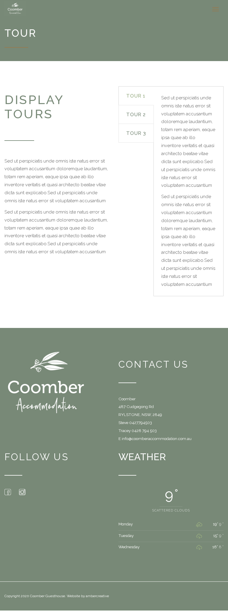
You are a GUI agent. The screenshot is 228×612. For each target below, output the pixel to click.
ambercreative (97, 596)
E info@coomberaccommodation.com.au (154, 438)
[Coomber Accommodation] (19, 8)
